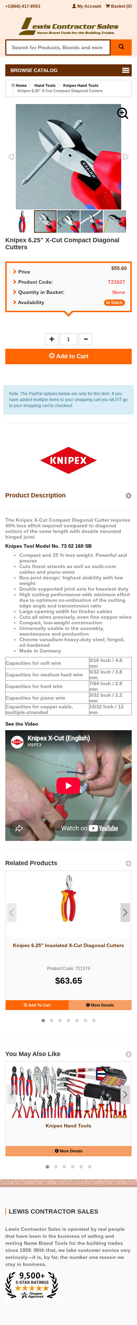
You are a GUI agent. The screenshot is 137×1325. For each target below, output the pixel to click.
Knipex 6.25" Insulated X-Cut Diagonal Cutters (68, 945)
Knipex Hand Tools (80, 85)
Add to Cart (72, 356)
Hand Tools (45, 85)
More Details (102, 1005)
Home (21, 85)
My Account (89, 6)
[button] (122, 113)
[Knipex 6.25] (68, 898)
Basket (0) (121, 6)
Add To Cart (39, 1005)
